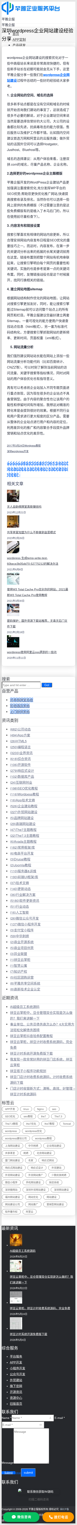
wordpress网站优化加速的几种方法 (32, 463)
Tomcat (67, 1123)
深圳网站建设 (61, 1189)
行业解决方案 (23, 894)
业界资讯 (21, 752)
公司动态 (20, 729)
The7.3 (58, 1116)
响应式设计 (22, 770)
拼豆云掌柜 (20, 959)
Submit (8, 1472)
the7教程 (49, 1123)
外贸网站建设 (23, 812)
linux (26, 1109)
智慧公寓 (18, 965)
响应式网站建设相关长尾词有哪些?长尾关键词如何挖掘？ (37, 469)
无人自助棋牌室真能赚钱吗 (24, 506)
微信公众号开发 (24, 918)
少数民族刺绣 (59, 1175)
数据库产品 (22, 776)
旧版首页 (16, 1403)
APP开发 (10, 1109)
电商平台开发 (22, 853)
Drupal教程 (20, 859)
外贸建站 (56, 1167)
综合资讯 (20, 758)
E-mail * (60, 1417)
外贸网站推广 (35, 1175)
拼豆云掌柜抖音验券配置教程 (31, 1035)
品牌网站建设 (22, 817)
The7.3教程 (11, 1123)
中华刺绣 (19, 936)
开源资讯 (16, 1392)
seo (54, 1109)
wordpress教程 (43, 1138)
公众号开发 (17, 1374)
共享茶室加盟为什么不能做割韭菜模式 (31, 532)
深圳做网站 (11, 1189)
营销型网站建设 (55, 1204)
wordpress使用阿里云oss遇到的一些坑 (32, 652)
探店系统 (54, 1182)
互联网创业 (21, 782)
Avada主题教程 (23, 841)
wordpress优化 (33, 1131)
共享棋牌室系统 (21, 700)
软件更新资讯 (24, 900)
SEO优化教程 (24, 788)
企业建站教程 (23, 806)
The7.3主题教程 (24, 835)
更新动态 (20, 888)
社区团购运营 (22, 977)
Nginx (40, 1109)
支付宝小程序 (22, 930)
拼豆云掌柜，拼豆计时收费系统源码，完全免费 (40, 1308)
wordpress (11, 1131)
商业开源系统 (22, 942)
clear (18, 1472)
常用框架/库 (22, 847)
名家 (30, 1160)
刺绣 (25, 1153)
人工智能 (19, 912)
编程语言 (20, 747)
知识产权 (18, 971)
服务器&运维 (23, 871)
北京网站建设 (44, 1153)
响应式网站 (48, 1160)
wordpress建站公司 (16, 1138)
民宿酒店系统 (20, 705)
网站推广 (33, 1204)
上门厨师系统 (20, 711)
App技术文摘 (22, 800)
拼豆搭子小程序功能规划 (28, 1070)
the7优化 (31, 1123)
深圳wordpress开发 (18, 451)
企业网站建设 (54, 1145)
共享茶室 (10, 1153)
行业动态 (19, 906)
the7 (43, 1116)
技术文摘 (19, 882)
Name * (6, 1417)
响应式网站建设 (13, 1167)
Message (8, 1462)
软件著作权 (11, 1211)
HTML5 (18, 741)
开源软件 (20, 764)
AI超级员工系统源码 (24, 1006)
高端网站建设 (23, 823)
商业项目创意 (22, 947)
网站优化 (33, 1197)
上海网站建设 (12, 1145)
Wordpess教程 (32, 445)
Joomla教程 (20, 865)
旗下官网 (16, 1386)
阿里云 (29, 1211)
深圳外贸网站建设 (36, 1189)
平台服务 (16, 1356)
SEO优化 (10, 1116)
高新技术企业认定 (25, 989)
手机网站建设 (33, 1182)
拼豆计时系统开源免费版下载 (31, 1053)
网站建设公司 (12, 1204)
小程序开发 (17, 1368)
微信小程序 (11, 1182)
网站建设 (51, 1197)
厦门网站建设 (12, 1160)
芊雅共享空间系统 (25, 983)
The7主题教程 (23, 829)
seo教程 (28, 1116)
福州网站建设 (12, 1197)
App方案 (20, 735)
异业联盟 (18, 953)
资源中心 (16, 1398)
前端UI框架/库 (24, 877)
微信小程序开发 (25, 924)
